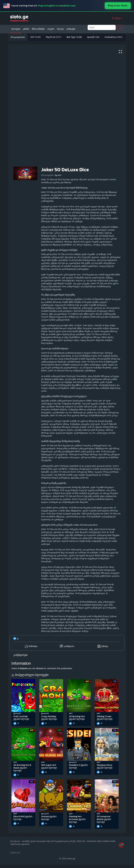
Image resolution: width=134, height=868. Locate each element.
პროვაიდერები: (17, 37)
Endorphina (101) (113, 37)
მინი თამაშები (38, 29)
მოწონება (33, 646)
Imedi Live (15, 852)
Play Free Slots (117, 5)
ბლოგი (60, 29)
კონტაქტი (70, 29)
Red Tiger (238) (74, 37)
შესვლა (118, 18)
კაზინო (26, 29)
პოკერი (50, 29)
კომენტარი (69, 646)
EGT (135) (36, 37)
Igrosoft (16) (93, 37)
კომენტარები (20, 655)
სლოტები (15, 29)
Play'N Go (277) (53, 37)
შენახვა (104, 646)
